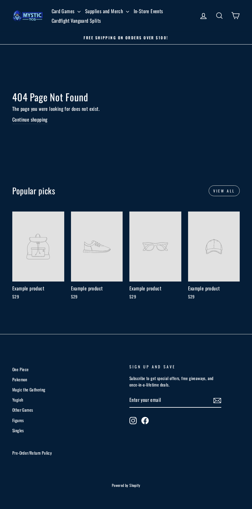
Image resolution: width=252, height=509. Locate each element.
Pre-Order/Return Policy (32, 453)
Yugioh (17, 400)
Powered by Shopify (126, 485)
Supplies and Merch (104, 11)
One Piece (20, 369)
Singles (18, 430)
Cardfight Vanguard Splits (76, 20)
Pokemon (19, 379)
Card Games (64, 11)
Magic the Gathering (28, 390)
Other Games (22, 410)
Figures (18, 420)
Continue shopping (30, 119)
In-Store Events (148, 11)
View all (224, 190)
